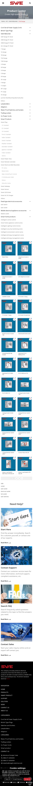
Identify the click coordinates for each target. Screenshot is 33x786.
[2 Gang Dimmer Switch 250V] (25, 424)
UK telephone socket (23, 276)
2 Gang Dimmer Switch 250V (24, 433)
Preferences (22, 782)
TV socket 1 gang (6, 315)
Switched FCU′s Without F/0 (22, 354)
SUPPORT (4, 698)
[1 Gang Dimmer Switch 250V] (8, 444)
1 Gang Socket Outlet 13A (7, 413)
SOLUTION (4, 701)
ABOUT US (4, 711)
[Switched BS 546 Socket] (25, 325)
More (8, 679)
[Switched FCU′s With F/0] (8, 365)
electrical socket (5, 491)
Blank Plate (5, 257)
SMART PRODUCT (6, 695)
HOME (3, 689)
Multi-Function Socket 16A (8, 334)
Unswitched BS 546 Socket (7, 354)
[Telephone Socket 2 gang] (25, 248)
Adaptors (4, 732)
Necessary (7, 782)
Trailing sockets (6, 742)
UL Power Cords (6, 745)
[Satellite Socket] (8, 288)
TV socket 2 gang (22, 296)
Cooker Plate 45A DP (23, 452)
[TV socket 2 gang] (25, 288)
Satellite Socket (6, 296)
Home (3, 21)
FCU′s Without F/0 (23, 373)
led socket (4, 494)
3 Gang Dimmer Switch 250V (8, 433)
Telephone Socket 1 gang (7, 277)
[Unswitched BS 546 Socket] (8, 345)
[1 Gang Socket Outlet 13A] (8, 404)
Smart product (6, 748)
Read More (4, 543)
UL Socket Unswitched (24, 315)
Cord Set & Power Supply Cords (11, 719)
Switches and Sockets (8, 725)
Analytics (14, 782)
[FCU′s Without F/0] (25, 365)
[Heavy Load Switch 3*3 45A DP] (25, 464)
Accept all (27, 779)
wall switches (5, 496)
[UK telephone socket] (25, 268)
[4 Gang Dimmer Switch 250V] (25, 404)
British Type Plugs (7, 722)
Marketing (29, 782)
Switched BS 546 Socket (24, 333)
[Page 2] (22, 478)
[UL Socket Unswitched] (25, 307)
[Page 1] (11, 478)
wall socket (4, 489)
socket (3, 486)
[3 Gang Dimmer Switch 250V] (8, 424)
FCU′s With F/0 (6, 393)
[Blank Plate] (8, 248)
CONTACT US (5, 708)
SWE (2, 483)
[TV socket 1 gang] (8, 307)
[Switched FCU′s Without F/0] (25, 345)
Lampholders (5, 728)
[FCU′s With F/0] (8, 385)
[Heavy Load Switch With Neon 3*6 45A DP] (8, 464)
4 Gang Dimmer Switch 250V (24, 413)
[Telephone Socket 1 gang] (8, 268)
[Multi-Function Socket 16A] (8, 325)
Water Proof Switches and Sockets (12, 739)
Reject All (7, 779)
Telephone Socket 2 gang (23, 257)
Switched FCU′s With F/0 (7, 374)
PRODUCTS (4, 692)
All (7, 21)
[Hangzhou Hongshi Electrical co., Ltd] (16, 3)
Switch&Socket (13, 21)
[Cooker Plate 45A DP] (25, 444)
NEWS (3, 704)
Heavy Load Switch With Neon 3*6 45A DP (8, 473)
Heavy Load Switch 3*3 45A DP (24, 473)
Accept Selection (17, 779)
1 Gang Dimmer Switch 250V (8, 453)
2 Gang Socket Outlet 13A (23, 393)
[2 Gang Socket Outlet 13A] (25, 385)
